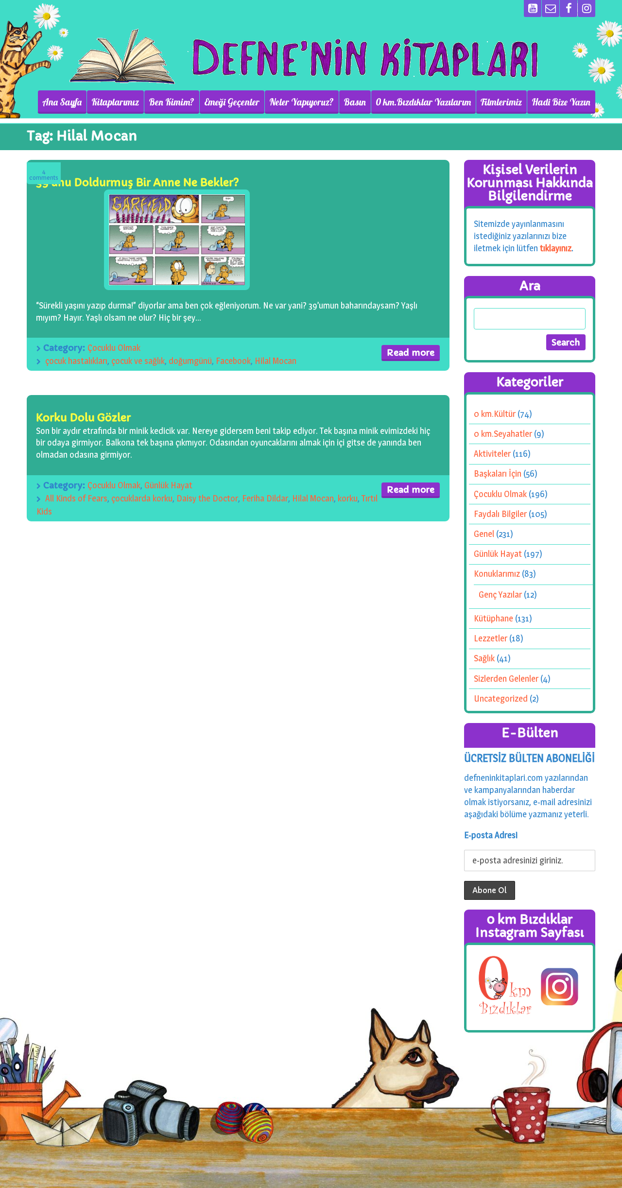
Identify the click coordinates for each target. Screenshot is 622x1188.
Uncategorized (501, 698)
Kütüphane (493, 618)
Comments (43, 174)
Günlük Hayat (168, 485)
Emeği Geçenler (231, 102)
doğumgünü (190, 361)
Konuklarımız (497, 573)
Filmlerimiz (501, 102)
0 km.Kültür (495, 414)
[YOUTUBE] (532, 8)
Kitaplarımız (115, 102)
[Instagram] (586, 8)
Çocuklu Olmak (113, 348)
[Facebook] (568, 8)
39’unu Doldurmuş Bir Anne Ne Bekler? (137, 182)
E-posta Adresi (491, 835)
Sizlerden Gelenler (506, 678)
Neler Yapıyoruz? (301, 102)
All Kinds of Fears (76, 498)
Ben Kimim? (171, 102)
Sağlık (484, 658)
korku (348, 498)
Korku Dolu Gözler (83, 417)
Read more (410, 352)
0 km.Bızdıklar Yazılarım (423, 102)
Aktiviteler (492, 453)
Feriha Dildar (265, 498)
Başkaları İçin (497, 473)
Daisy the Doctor (207, 498)
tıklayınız (555, 248)
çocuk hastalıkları (76, 361)
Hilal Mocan (275, 361)
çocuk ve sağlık (138, 361)
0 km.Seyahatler (503, 434)
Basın (355, 102)
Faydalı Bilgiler (500, 514)
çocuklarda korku (142, 498)
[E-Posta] (550, 8)
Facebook (233, 361)
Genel (484, 534)
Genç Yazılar (500, 594)
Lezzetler (490, 638)
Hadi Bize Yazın (561, 102)
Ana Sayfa (62, 102)
